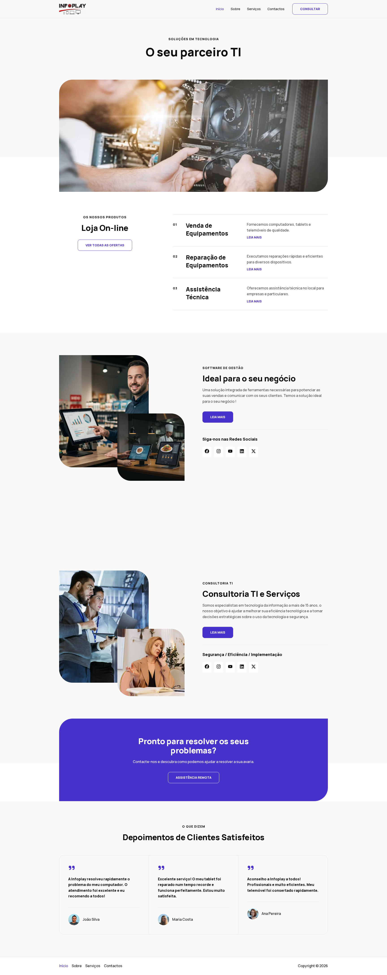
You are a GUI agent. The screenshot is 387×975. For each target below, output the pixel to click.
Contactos (275, 9)
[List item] (206, 452)
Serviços (254, 9)
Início (220, 9)
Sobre (235, 9)
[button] (310, 9)
